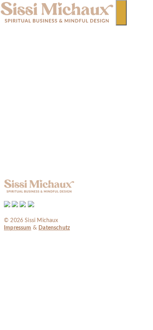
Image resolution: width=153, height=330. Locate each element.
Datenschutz (54, 228)
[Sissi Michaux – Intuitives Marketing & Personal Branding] (57, 21)
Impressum (17, 228)
